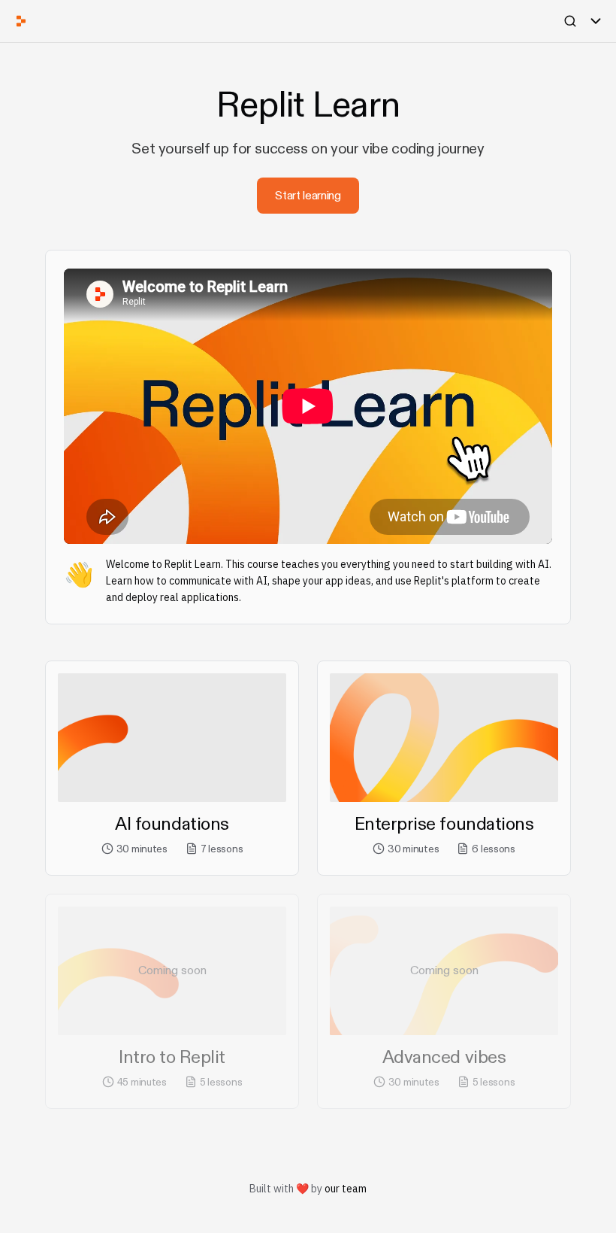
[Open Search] (570, 21)
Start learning (308, 195)
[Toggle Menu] (595, 21)
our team (346, 1188)
